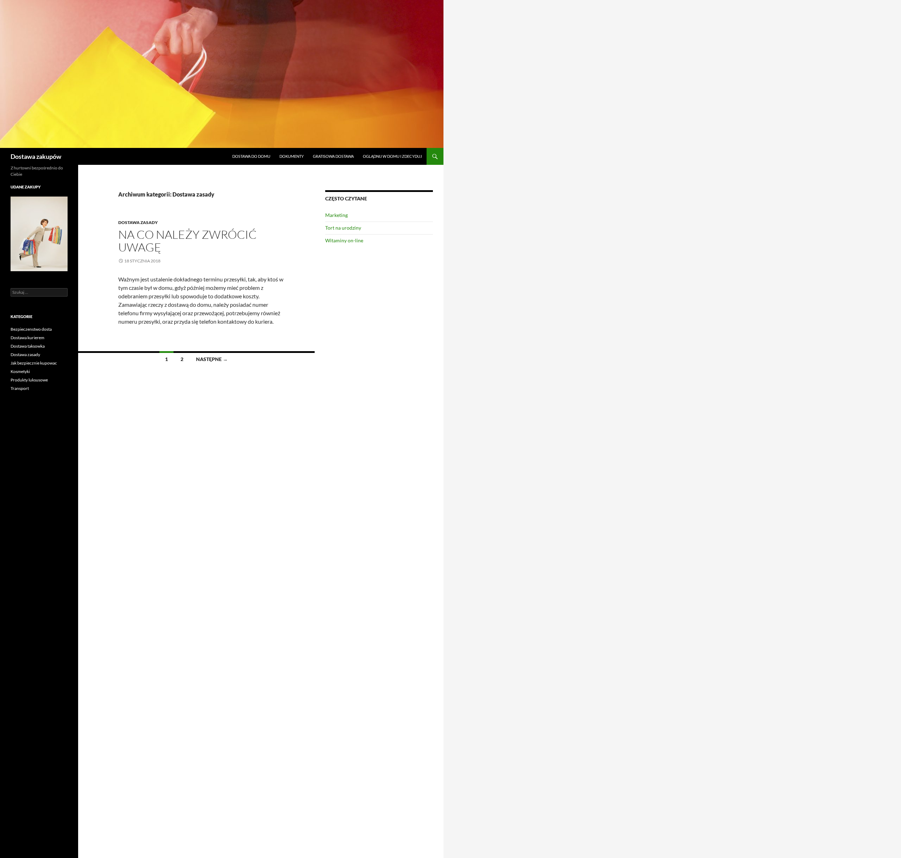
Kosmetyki (20, 371)
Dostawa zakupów (36, 156)
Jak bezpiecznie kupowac (34, 363)
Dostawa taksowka (28, 346)
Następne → (212, 359)
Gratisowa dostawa (333, 156)
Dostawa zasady (138, 222)
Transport (20, 388)
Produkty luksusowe (29, 380)
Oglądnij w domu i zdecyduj (392, 156)
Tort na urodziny (343, 228)
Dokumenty (291, 156)
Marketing (336, 215)
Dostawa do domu (251, 156)
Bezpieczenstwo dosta (31, 329)
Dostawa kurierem (27, 337)
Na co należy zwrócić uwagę (187, 240)
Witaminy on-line (344, 240)
